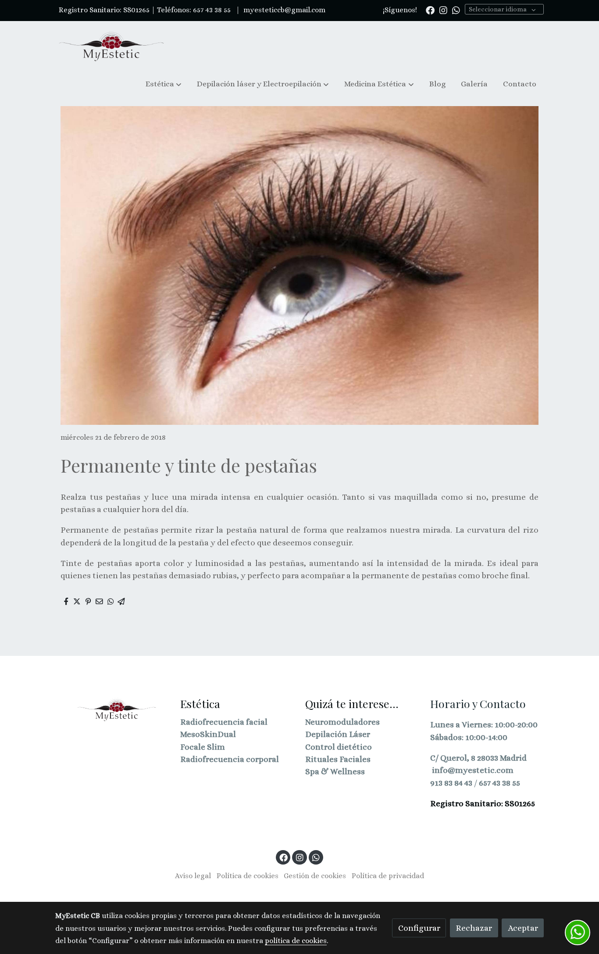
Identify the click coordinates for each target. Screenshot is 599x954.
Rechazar (474, 928)
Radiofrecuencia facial (223, 721)
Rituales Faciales (338, 759)
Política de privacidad (388, 876)
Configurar (419, 928)
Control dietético (338, 746)
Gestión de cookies (315, 876)
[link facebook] (430, 9)
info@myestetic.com (472, 770)
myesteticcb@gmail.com (283, 10)
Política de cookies (247, 876)
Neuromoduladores (342, 721)
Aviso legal (193, 876)
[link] (111, 46)
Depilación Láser (337, 734)
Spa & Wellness (335, 771)
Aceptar (523, 928)
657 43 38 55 (499, 782)
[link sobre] (112, 709)
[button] (163, 84)
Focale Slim (202, 746)
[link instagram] (443, 9)
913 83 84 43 (451, 782)
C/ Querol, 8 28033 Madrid (478, 757)
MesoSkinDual (208, 734)
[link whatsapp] (456, 9)
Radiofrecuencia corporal (229, 759)
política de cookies (296, 940)
